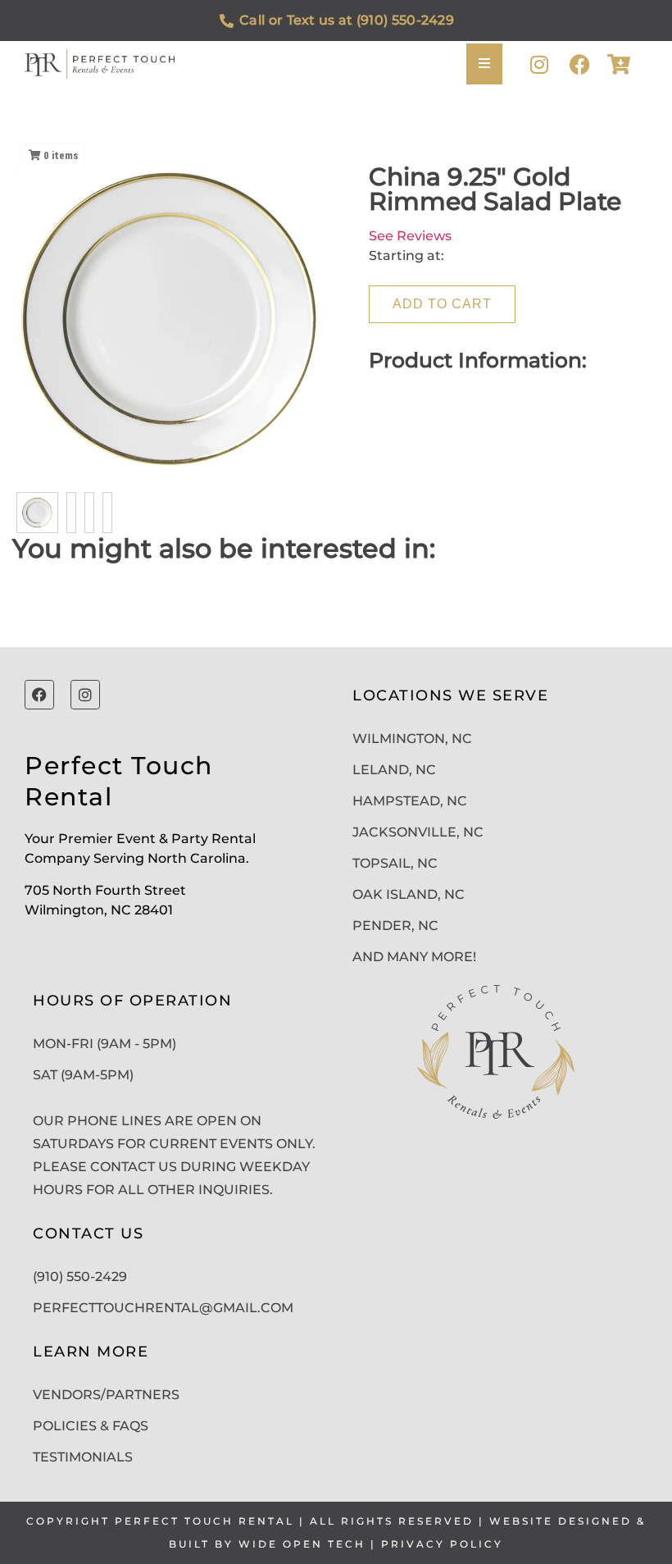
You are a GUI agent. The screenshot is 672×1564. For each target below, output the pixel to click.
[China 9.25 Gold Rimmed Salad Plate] (37, 512)
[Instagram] (539, 64)
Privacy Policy (442, 1544)
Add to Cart (442, 304)
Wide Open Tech (302, 1544)
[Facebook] (580, 64)
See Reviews (410, 236)
